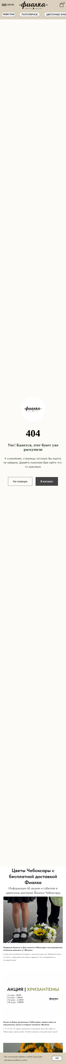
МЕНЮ (10, 5)
